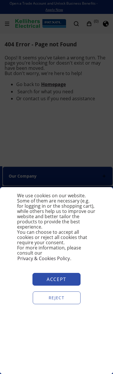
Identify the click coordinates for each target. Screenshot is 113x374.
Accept (56, 279)
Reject (56, 297)
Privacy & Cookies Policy (43, 258)
